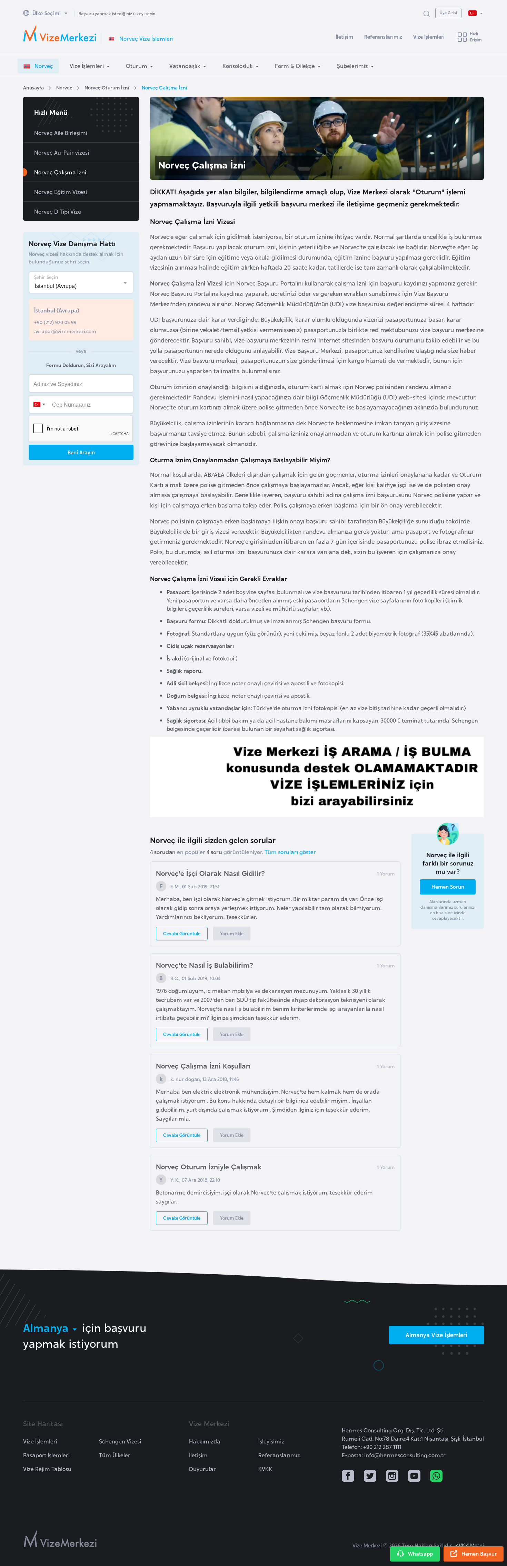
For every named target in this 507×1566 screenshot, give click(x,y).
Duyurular (202, 1468)
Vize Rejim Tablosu (47, 1468)
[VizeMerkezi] (60, 1538)
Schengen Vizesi (120, 1441)
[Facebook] (348, 1476)
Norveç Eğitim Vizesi (60, 191)
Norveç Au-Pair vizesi (61, 152)
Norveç (64, 87)
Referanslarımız (383, 36)
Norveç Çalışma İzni (164, 87)
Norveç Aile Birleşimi (60, 132)
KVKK (265, 1468)
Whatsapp (420, 1553)
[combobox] (39, 404)
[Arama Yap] (427, 13)
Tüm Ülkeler (114, 1455)
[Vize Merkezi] (59, 33)
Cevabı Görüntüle (181, 933)
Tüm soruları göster (290, 852)
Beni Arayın (81, 452)
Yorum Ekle (231, 933)
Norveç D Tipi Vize (57, 211)
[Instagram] (392, 1476)
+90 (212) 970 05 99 (55, 322)
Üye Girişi (448, 12)
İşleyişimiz (271, 1441)
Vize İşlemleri (429, 36)
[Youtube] (414, 1476)
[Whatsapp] (436, 1476)
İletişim (344, 36)
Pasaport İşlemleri (46, 1455)
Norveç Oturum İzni (106, 87)
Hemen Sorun (447, 886)
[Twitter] (370, 1476)
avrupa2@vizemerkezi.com (65, 331)
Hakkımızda (204, 1441)
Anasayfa (33, 87)
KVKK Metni (469, 1545)
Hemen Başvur (479, 1553)
